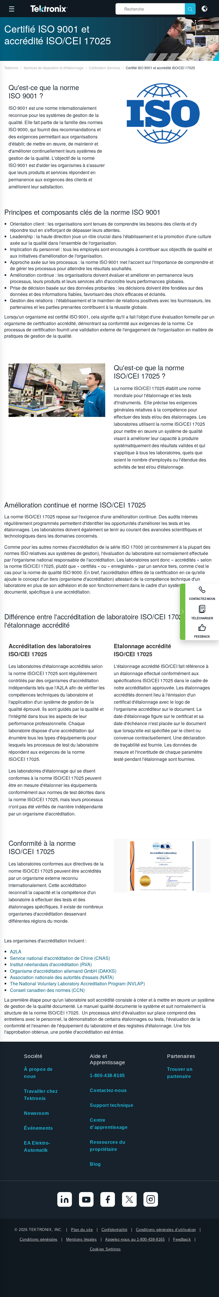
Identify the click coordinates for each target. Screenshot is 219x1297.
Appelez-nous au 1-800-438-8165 (135, 1239)
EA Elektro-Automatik (37, 1147)
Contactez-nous (108, 1090)
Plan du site (82, 1230)
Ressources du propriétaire (107, 1146)
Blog (95, 1164)
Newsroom (36, 1113)
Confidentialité (114, 1230)
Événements (38, 1128)
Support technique (111, 1105)
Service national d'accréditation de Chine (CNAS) (60, 958)
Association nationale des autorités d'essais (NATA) (62, 977)
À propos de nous (38, 1073)
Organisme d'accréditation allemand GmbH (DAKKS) (63, 971)
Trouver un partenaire (179, 1073)
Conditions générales (39, 1239)
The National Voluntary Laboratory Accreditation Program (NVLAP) (77, 983)
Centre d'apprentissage (108, 1124)
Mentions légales (81, 1239)
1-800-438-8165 (107, 1075)
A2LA (15, 951)
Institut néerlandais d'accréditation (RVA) (51, 964)
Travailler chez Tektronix (41, 1095)
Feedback (182, 1239)
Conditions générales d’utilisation (166, 1230)
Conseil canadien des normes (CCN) (47, 990)
